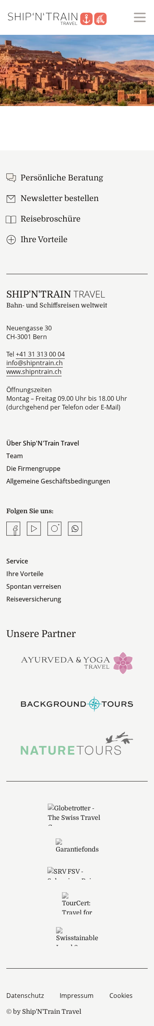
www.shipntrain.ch (34, 371)
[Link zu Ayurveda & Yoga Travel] (77, 662)
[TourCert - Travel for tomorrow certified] (77, 903)
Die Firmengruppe (33, 468)
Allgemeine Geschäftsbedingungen (58, 481)
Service (17, 561)
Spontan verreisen (33, 586)
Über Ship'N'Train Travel (42, 443)
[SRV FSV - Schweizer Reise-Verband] (77, 873)
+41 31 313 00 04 (40, 354)
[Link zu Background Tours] (77, 702)
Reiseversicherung (33, 599)
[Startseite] (62, 17)
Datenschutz (25, 995)
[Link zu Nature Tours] (77, 743)
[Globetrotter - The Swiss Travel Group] (77, 815)
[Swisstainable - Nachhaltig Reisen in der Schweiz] (77, 936)
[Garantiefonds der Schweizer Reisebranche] (77, 846)
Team (14, 455)
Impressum (77, 995)
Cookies (121, 995)
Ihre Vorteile (24, 573)
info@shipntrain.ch (34, 362)
